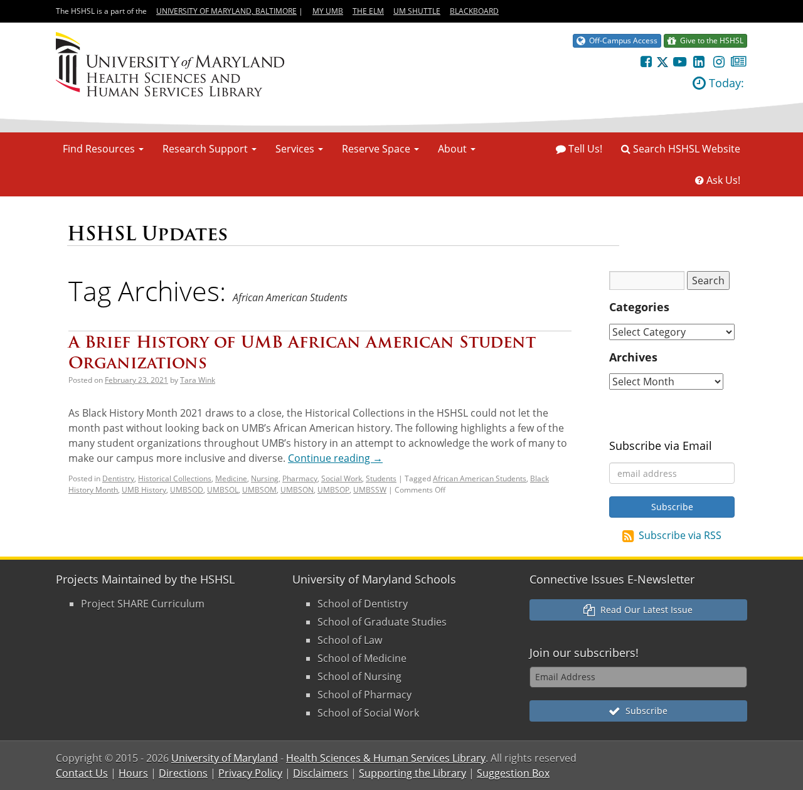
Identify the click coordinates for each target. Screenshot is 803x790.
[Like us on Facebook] (645, 61)
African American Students (479, 478)
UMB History (144, 489)
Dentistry (118, 478)
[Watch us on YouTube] (679, 61)
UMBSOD (186, 489)
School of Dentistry (362, 604)
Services (296, 149)
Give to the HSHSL (709, 40)
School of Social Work (368, 713)
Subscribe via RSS (680, 535)
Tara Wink (197, 380)
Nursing (265, 478)
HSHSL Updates (147, 234)
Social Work (341, 478)
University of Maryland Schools (374, 579)
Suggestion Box (513, 773)
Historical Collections (174, 478)
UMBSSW (369, 489)
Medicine (231, 478)
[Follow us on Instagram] (718, 61)
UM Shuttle (416, 11)
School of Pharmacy (364, 695)
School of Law (349, 640)
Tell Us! (584, 149)
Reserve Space (377, 149)
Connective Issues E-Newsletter (611, 579)
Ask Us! (722, 180)
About (453, 149)
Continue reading (335, 458)
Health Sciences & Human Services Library (386, 758)
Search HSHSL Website (685, 149)
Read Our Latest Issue (644, 610)
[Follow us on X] (662, 61)
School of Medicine (362, 658)
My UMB (327, 11)
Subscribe (643, 711)
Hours (133, 773)
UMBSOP (333, 489)
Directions (183, 773)
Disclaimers (320, 773)
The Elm (368, 11)
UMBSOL (222, 489)
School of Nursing (359, 676)
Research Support (206, 149)
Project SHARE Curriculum (143, 604)
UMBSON (297, 489)
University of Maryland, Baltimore (226, 11)
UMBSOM (259, 489)
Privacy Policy (250, 773)
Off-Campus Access (621, 40)
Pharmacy (299, 478)
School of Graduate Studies (382, 622)
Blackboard (474, 11)
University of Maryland (224, 758)
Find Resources (100, 149)
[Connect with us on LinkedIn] (699, 61)
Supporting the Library (412, 773)
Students (381, 478)
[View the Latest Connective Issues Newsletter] (738, 61)
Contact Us (82, 773)
